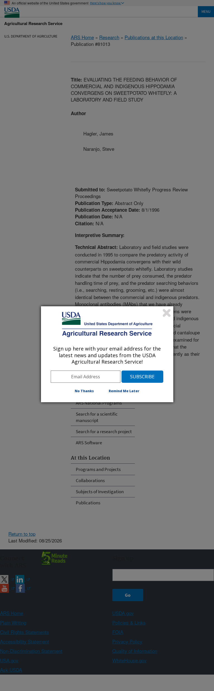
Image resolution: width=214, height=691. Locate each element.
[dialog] (107, 354)
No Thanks (84, 391)
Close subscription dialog (167, 313)
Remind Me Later (124, 391)
